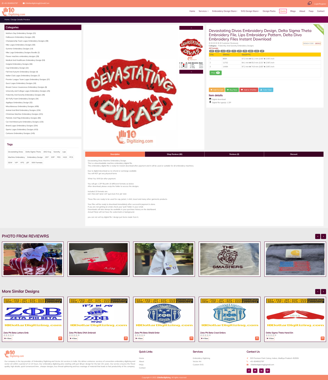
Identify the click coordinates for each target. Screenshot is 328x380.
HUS (65, 157)
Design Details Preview (20, 19)
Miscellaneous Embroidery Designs (22, 106)
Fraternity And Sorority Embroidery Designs (25, 95)
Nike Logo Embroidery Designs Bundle (23, 52)
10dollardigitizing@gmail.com (37, 3)
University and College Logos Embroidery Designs (28, 91)
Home (192, 11)
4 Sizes (8, 338)
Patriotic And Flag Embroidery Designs (23, 118)
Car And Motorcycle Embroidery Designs (24, 122)
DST (47, 157)
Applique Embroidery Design (19, 102)
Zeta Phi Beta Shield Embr (147, 332)
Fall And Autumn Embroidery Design (22, 72)
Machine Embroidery (16, 157)
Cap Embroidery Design (17, 68)
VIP (16, 162)
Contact (321, 11)
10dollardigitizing (164, 377)
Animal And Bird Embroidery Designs (23, 110)
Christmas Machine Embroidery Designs (24, 114)
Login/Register (320, 4)
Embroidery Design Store (224, 11)
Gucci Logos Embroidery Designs (21, 83)
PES (58, 157)
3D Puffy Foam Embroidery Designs (22, 99)
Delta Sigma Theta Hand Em (279, 332)
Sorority (57, 152)
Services (203, 11)
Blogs (293, 11)
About (302, 11)
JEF (27, 162)
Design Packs (269, 11)
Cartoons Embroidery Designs (20, 133)
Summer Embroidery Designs (19, 48)
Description (115, 154)
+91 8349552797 (10, 3)
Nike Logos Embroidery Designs (20, 45)
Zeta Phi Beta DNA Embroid (82, 332)
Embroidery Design (35, 157)
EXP (53, 157)
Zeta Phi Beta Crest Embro (213, 332)
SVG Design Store (249, 11)
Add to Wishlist (250, 90)
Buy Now (233, 90)
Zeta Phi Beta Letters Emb (16, 332)
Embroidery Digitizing (201, 358)
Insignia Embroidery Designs (19, 64)
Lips (64, 152)
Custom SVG (198, 364)
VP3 (22, 162)
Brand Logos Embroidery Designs (22, 125)
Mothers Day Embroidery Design (21, 33)
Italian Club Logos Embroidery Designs (23, 75)
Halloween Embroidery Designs (20, 37)
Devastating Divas (15, 152)
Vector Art (197, 361)
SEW (10, 162)
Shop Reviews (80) (174, 154)
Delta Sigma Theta (33, 152)
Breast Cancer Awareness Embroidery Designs (26, 87)
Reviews (234, 154)
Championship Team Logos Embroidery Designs (27, 41)
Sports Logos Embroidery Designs (22, 129)
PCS (71, 157)
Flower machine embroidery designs (22, 56)
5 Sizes (271, 338)
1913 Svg (47, 152)
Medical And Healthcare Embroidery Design (25, 60)
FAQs (141, 364)
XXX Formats (37, 162)
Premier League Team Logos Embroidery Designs (28, 79)
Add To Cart (217, 90)
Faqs (311, 11)
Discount (293, 154)
